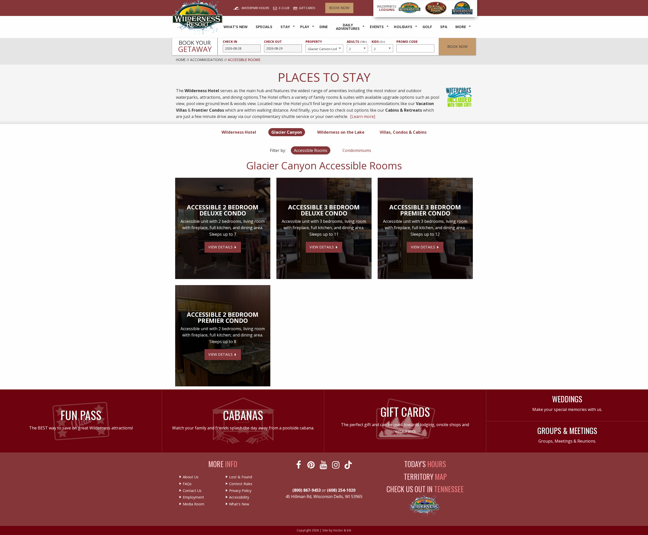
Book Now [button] (457, 46)
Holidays (403, 26)
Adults (357, 43)
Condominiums (356, 150)
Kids (378, 43)
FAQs (187, 484)
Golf (427, 26)
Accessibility (239, 497)
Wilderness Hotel (238, 132)
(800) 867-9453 (306, 490)
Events (377, 26)
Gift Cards (306, 8)
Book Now (339, 7)
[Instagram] (336, 465)
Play (304, 26)
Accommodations (206, 59)
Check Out (273, 41)
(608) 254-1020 (341, 490)
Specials (264, 26)
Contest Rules (240, 484)
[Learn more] (362, 116)
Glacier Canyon (286, 132)
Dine (323, 26)
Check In (230, 41)
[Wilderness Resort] (409, 8)
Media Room (193, 504)
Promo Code (407, 41)
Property (314, 41)
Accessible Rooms (310, 150)
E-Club (283, 8)
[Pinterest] (311, 465)
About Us (190, 477)
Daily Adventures (348, 27)
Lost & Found (240, 477)
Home (181, 59)
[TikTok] (348, 465)
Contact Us (192, 490)
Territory (425, 476)
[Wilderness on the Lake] (462, 8)
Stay (285, 26)
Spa (443, 26)
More (460, 26)
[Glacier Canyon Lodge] (436, 8)
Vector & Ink (342, 530)
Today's (425, 464)
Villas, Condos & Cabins (403, 132)
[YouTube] (324, 465)
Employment (193, 497)
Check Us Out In (425, 489)
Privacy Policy (240, 490)
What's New (236, 26)
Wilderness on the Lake (340, 132)
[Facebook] (299, 465)
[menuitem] (235, 27)
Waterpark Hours (255, 8)
